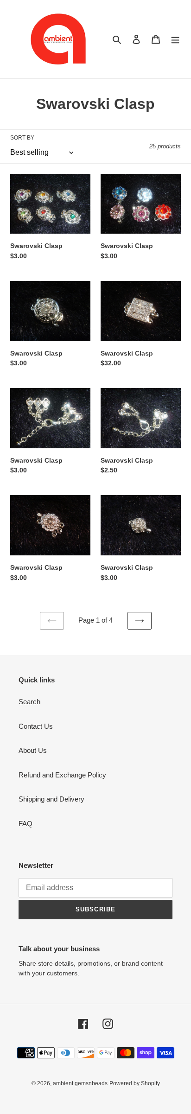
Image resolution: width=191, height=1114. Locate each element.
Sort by (22, 137)
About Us (33, 750)
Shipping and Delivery (51, 799)
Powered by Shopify (134, 1083)
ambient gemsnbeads (80, 1083)
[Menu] (175, 39)
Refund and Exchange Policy (62, 775)
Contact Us (36, 726)
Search (29, 702)
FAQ (25, 824)
